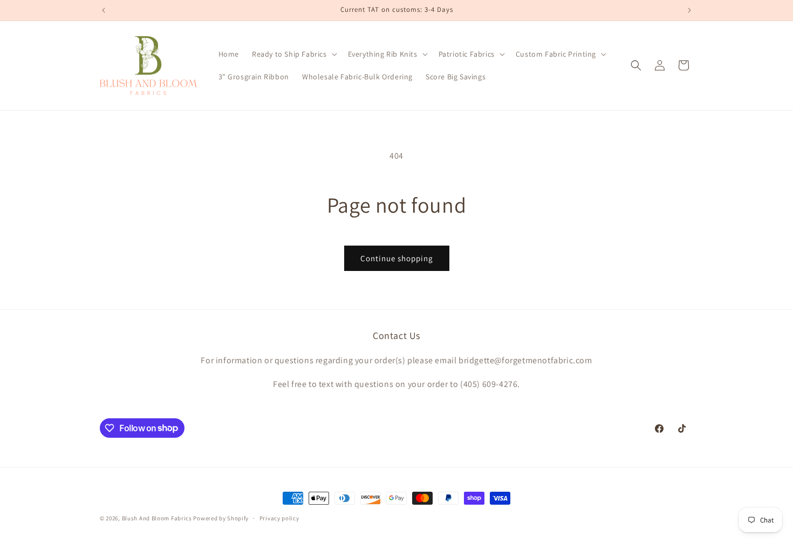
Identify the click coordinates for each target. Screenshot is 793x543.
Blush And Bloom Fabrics (157, 518)
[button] (293, 54)
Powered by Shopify (221, 518)
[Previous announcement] (103, 10)
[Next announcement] (689, 10)
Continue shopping (396, 258)
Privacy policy (279, 517)
